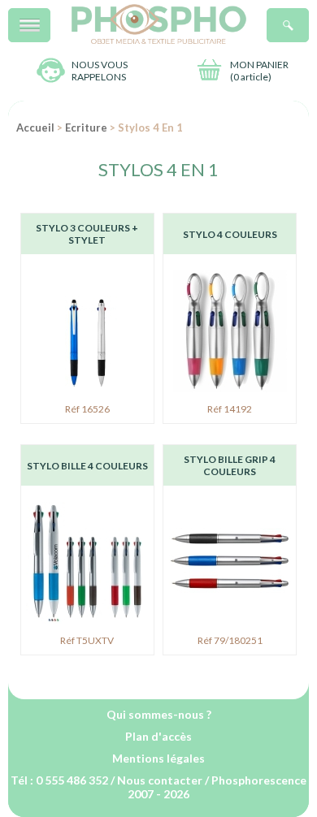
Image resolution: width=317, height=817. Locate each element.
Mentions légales (158, 758)
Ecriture (86, 127)
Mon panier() (259, 70)
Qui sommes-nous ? (158, 714)
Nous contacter (159, 780)
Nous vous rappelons (100, 70)
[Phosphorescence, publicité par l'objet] (159, 40)
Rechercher (308, 16)
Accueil (35, 127)
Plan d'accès (158, 736)
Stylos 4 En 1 (158, 169)
